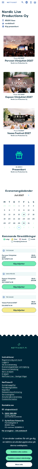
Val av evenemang (9, 365)
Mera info (19, 464)
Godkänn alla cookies (19, 452)
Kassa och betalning (10, 369)
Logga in (5, 362)
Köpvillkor (6, 390)
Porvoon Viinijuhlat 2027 (19, 60)
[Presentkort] (19, 155)
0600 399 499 (10, 413)
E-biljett (5, 374)
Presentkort (19, 169)
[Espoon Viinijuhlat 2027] (19, 82)
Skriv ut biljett (7, 372)
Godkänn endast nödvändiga (19, 458)
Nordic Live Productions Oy (19, 63)
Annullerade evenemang (12, 397)
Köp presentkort (12, 26)
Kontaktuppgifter (9, 385)
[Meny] (3, 2)
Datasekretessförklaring (12, 392)
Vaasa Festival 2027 (19, 133)
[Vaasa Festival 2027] (19, 119)
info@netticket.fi (11, 409)
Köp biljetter (19, 263)
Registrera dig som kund (12, 360)
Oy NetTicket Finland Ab (14, 421)
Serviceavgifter (8, 395)
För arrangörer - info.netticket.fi (14, 431)
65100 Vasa (10, 20)
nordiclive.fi (9, 23)
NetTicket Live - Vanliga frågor (14, 376)
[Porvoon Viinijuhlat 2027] (19, 46)
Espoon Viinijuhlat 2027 (19, 97)
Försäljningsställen (9, 387)
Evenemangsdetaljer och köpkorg (15, 367)
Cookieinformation (9, 399)
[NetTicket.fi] (19, 348)
